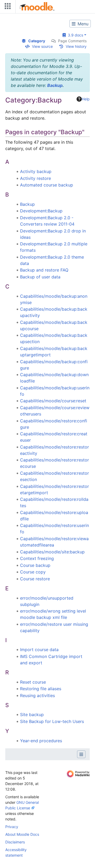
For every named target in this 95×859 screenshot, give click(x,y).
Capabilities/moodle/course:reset (53, 400)
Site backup (32, 714)
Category (36, 41)
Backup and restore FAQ (44, 270)
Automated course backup (46, 185)
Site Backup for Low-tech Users (52, 721)
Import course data (39, 649)
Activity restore (35, 178)
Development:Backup (41, 210)
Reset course (33, 682)
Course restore (35, 578)
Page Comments (72, 41)
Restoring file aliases (40, 688)
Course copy (33, 572)
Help (86, 99)
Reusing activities (37, 695)
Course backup (35, 565)
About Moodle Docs (22, 834)
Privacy (11, 826)
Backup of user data (40, 276)
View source (42, 46)
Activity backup (35, 171)
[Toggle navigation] (6, 7)
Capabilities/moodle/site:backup (52, 551)
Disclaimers (15, 842)
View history (76, 46)
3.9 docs (74, 35)
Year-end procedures (41, 740)
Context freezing (37, 558)
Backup (55, 85)
